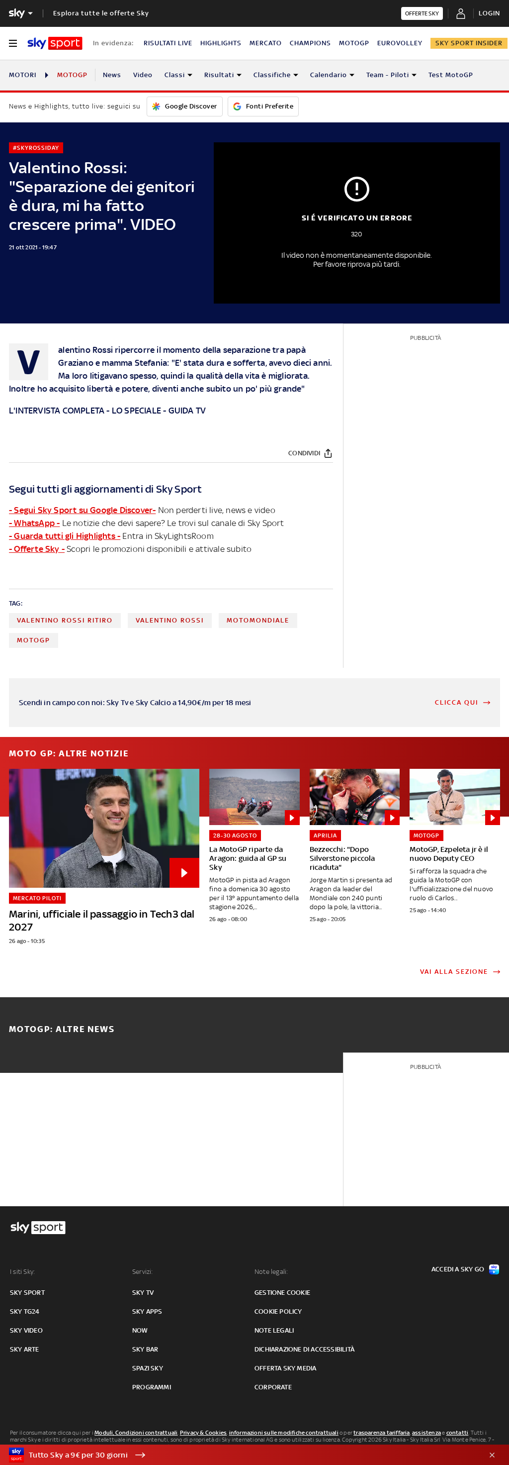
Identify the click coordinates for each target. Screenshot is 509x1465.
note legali (274, 1330)
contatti (457, 1432)
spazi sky (147, 1368)
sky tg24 (25, 1311)
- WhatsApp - (34, 523)
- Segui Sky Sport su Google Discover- (82, 510)
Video (143, 75)
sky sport (27, 1292)
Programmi (151, 1387)
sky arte (24, 1349)
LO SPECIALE (136, 411)
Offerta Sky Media (285, 1368)
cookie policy (278, 1311)
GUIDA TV (187, 411)
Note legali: (271, 1271)
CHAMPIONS (310, 43)
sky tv (143, 1292)
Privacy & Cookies (203, 1432)
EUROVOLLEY (400, 43)
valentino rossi (170, 620)
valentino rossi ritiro (65, 620)
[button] (239, 1455)
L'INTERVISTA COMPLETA (56, 411)
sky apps (147, 1311)
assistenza (426, 1432)
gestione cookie (282, 1292)
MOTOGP (354, 43)
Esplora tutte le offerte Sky (101, 13)
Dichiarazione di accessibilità (304, 1349)
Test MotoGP (450, 75)
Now (140, 1330)
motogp (33, 640)
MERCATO (266, 43)
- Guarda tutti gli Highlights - (64, 536)
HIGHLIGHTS (221, 43)
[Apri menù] (13, 43)
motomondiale (258, 620)
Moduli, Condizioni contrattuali (135, 1432)
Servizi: (142, 1271)
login (489, 13)
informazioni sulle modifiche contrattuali (284, 1432)
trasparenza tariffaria (381, 1432)
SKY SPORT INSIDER (469, 43)
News (112, 75)
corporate (273, 1387)
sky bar (145, 1349)
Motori (22, 75)
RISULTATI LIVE (168, 43)
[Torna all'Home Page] (55, 43)
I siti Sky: (22, 1271)
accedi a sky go (457, 1269)
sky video (26, 1330)
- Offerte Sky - (37, 549)
